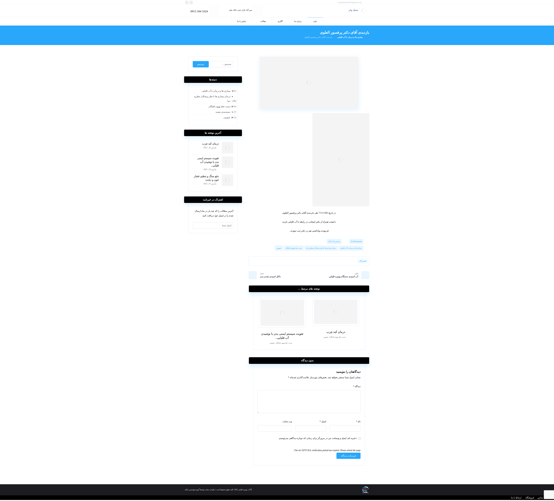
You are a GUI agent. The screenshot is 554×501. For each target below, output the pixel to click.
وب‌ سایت (287, 421)
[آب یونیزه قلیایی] (364, 10)
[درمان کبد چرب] (227, 147)
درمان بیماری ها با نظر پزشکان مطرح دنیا (321, 248)
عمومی (278, 248)
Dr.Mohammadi (356, 241)
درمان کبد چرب (210, 143)
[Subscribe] (196, 225)
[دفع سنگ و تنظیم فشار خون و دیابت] (227, 180)
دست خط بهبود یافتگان (294, 248)
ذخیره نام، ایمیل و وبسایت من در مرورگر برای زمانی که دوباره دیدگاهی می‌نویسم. (318, 438)
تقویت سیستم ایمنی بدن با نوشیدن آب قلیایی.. (208, 162)
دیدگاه (357, 386)
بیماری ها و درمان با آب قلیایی (351, 248)
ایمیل (323, 421)
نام (358, 421)
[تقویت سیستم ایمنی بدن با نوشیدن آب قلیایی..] (227, 162)
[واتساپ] (187, 2)
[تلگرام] (191, 2)
